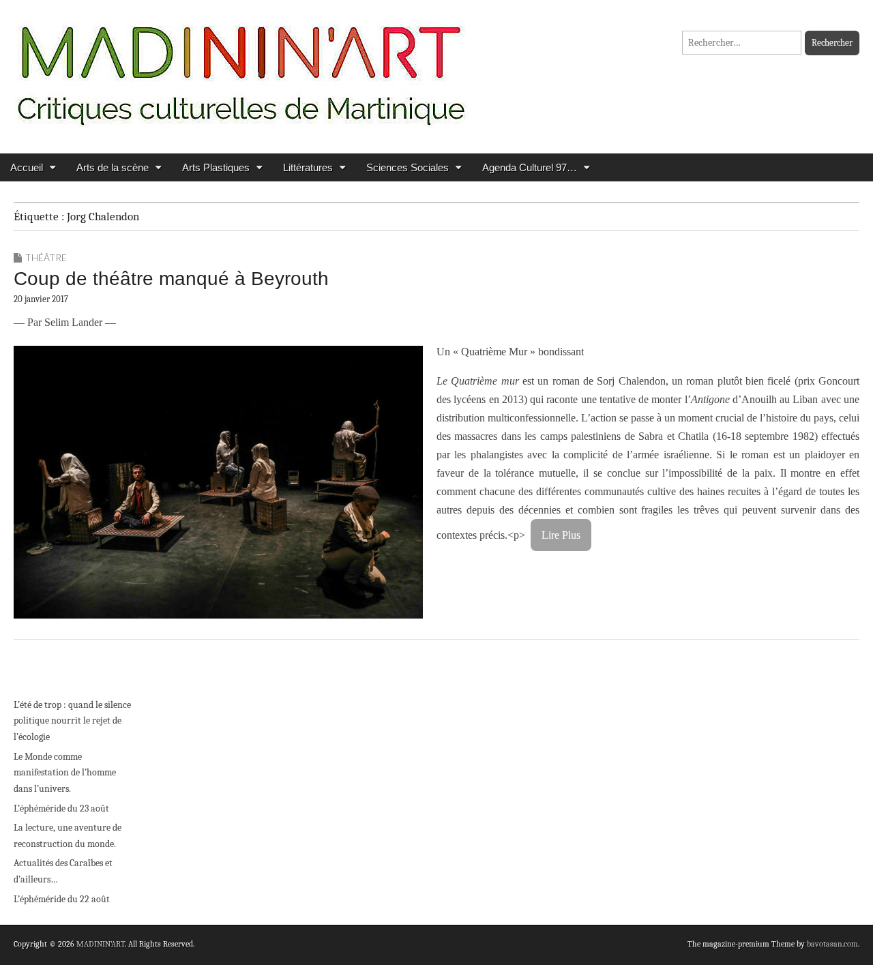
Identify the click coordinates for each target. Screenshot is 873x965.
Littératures (308, 167)
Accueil (26, 167)
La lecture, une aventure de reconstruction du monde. (67, 836)
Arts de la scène (112, 167)
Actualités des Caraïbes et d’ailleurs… (63, 871)
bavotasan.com (832, 944)
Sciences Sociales (407, 167)
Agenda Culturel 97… (529, 167)
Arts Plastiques (216, 167)
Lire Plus (561, 535)
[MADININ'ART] (241, 66)
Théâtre (46, 257)
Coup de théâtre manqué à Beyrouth (171, 278)
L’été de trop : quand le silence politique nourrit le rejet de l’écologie (72, 721)
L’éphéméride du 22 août (62, 899)
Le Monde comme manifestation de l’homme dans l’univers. (65, 773)
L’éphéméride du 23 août (61, 808)
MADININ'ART (100, 944)
